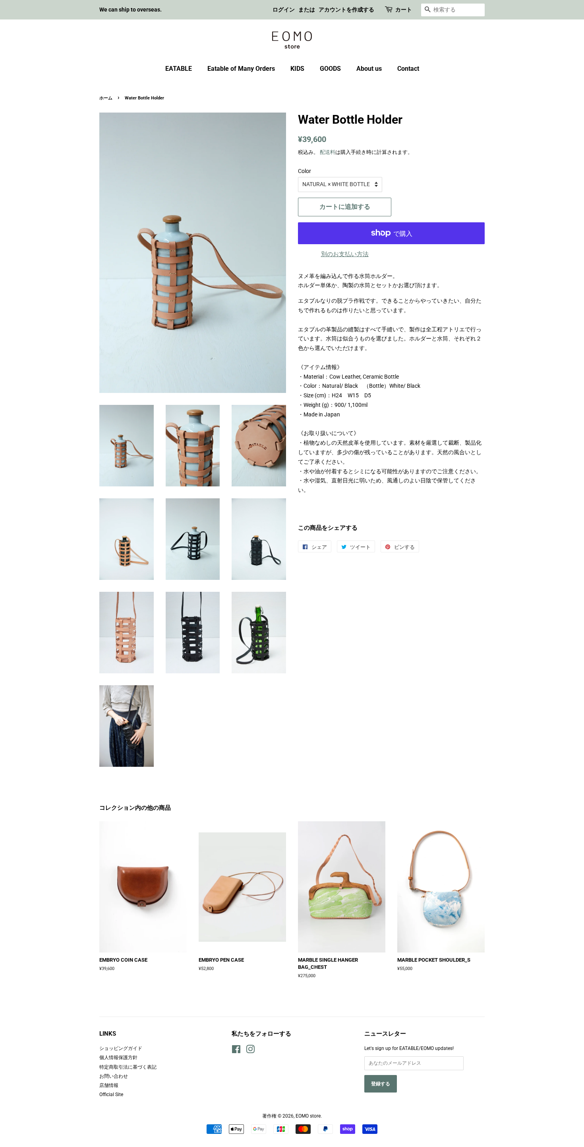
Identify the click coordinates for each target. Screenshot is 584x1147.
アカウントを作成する (346, 9)
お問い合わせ (113, 1076)
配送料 (327, 152)
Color (304, 171)
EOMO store (308, 1116)
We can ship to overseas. (130, 9)
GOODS (330, 68)
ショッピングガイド (120, 1048)
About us (369, 68)
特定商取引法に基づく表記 (128, 1067)
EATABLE (178, 68)
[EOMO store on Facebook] (236, 1051)
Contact (408, 68)
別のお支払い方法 (345, 254)
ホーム (105, 98)
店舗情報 (108, 1085)
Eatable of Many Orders (241, 68)
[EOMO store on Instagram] (250, 1051)
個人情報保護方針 (118, 1057)
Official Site (111, 1094)
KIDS (297, 68)
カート (403, 9)
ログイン (284, 9)
